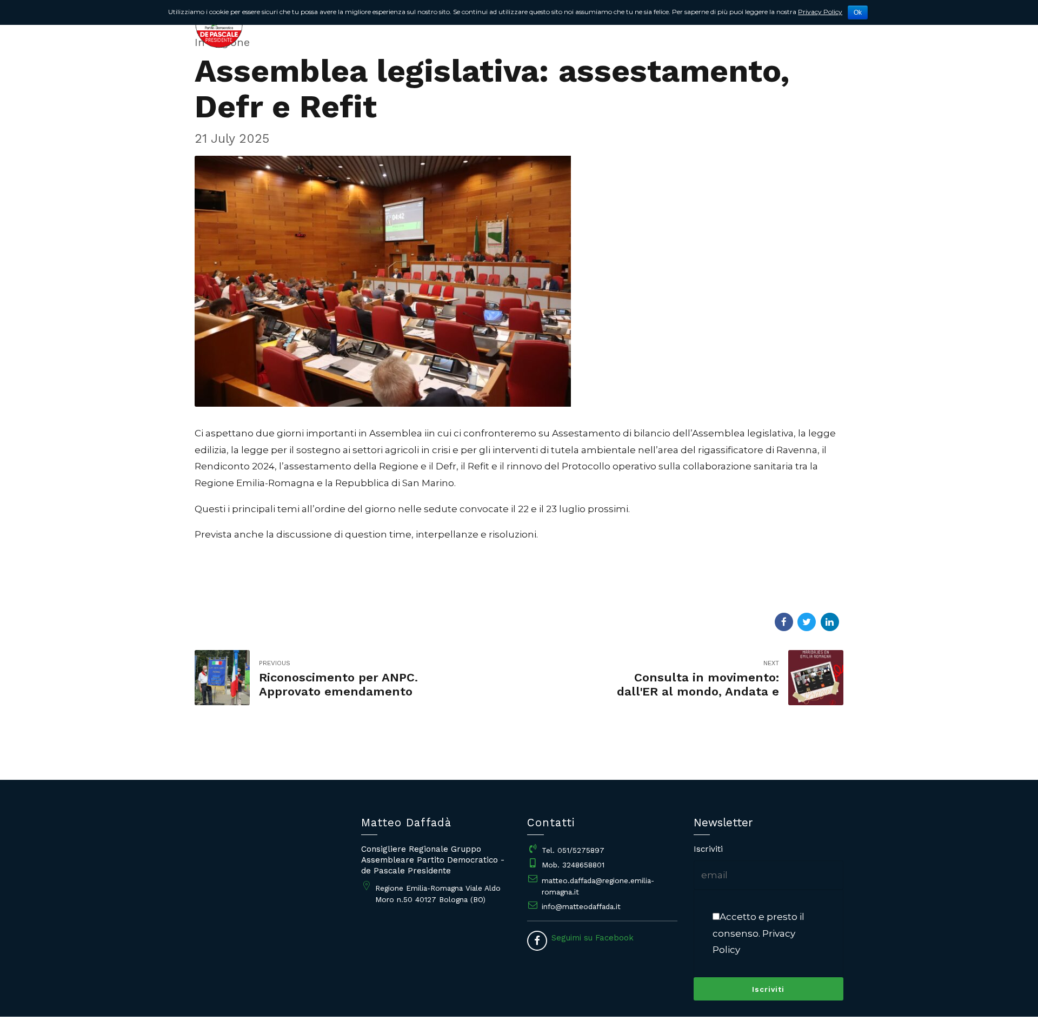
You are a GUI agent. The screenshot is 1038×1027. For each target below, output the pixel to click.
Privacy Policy (820, 12)
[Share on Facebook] (784, 622)
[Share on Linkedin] (830, 622)
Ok (858, 12)
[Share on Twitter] (806, 622)
